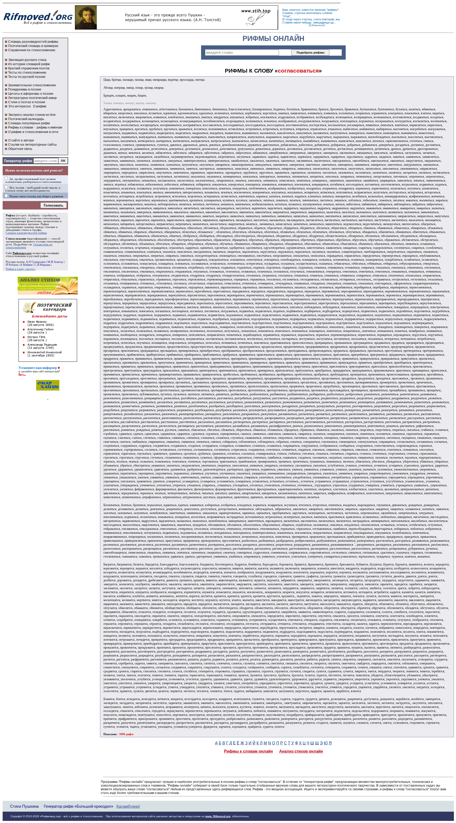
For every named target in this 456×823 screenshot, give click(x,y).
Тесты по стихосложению (27, 72)
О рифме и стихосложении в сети (33, 132)
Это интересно (19, 106)
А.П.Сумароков (35, 261)
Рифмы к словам (20, 127)
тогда (288, 19)
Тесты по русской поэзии (26, 77)
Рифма (10, 215)
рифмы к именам (49, 127)
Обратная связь (20, 149)
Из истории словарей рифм (29, 64)
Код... (22, 374)
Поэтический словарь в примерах (33, 46)
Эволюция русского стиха (27, 60)
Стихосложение (16, 238)
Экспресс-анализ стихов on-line (32, 115)
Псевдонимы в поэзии (24, 89)
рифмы (333, 9)
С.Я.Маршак (42, 264)
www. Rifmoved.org (217, 816)
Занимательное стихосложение (32, 85)
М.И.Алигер (55, 261)
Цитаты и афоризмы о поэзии (30, 94)
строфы (36, 230)
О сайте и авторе (21, 140)
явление (320, 9)
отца (286, 16)
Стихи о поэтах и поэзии (26, 102)
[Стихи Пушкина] (176, 28)
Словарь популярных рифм (29, 123)
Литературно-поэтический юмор (32, 98)
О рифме (39, 106)
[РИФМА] (38, 24)
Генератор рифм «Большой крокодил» (78, 806)
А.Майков (26, 264)
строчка (299, 13)
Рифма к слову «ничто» (21, 269)
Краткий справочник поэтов (28, 68)
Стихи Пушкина (24, 806)
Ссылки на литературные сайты (32, 144)
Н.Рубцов (12, 264)
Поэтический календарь (26, 119)
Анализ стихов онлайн (301, 751)
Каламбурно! (128, 806)
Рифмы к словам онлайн (248, 751)
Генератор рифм (18, 161)
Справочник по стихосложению (31, 50)
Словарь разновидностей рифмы (33, 42)
